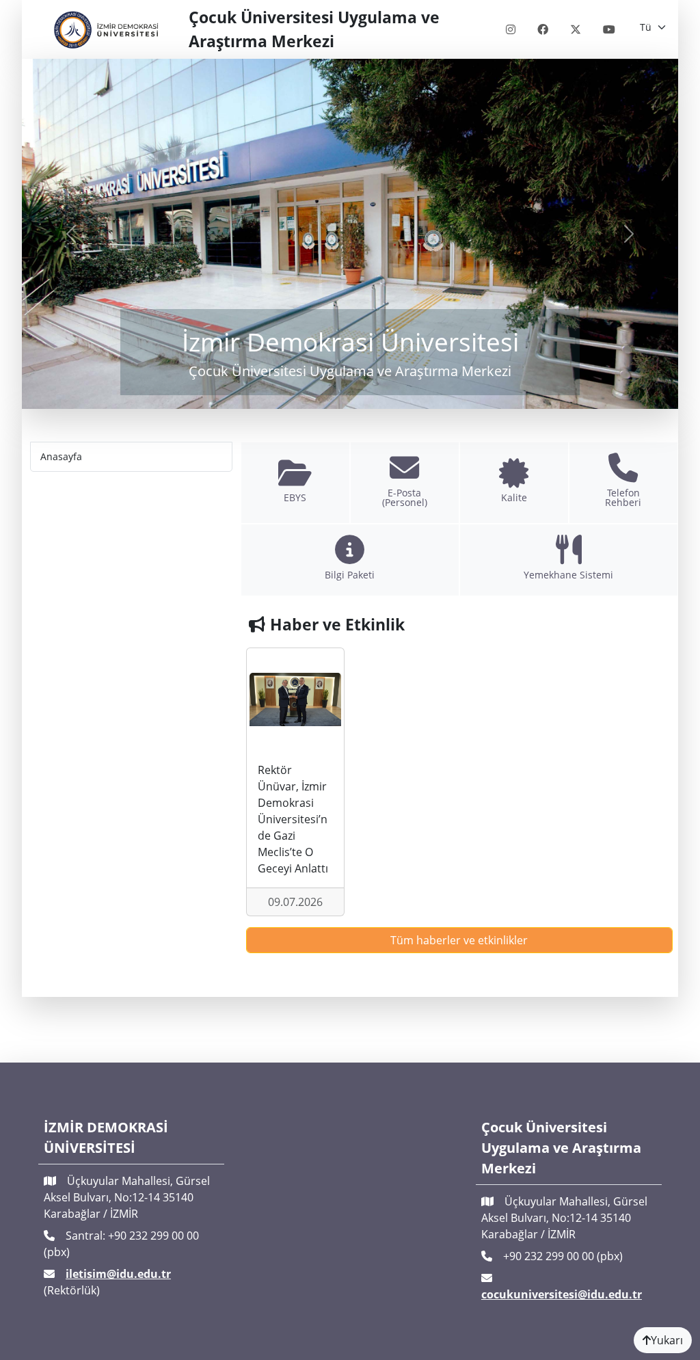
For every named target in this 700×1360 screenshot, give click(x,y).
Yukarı (667, 1340)
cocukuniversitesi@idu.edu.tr (561, 1294)
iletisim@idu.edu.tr (118, 1273)
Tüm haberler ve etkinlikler (459, 940)
